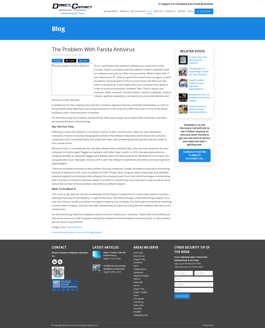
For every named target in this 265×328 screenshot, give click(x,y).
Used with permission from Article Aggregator (77, 232)
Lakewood (138, 272)
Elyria (135, 265)
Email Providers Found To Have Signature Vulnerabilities (196, 84)
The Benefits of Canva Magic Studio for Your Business (199, 71)
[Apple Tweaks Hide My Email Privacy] (97, 255)
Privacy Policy (207, 325)
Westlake (137, 308)
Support (181, 11)
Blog (149, 11)
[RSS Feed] (60, 261)
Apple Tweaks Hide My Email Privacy (114, 254)
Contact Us (170, 11)
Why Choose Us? (138, 11)
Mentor (136, 278)
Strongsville (138, 298)
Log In (190, 11)
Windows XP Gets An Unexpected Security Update (199, 97)
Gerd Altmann (74, 227)
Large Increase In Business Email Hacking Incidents (198, 109)
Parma (136, 285)
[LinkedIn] (54, 261)
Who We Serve (110, 11)
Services (124, 11)
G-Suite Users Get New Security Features (198, 60)
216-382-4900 (204, 11)
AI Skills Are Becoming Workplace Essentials (114, 267)
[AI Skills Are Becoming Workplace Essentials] (97, 268)
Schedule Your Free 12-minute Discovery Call (194, 155)
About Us (158, 11)
